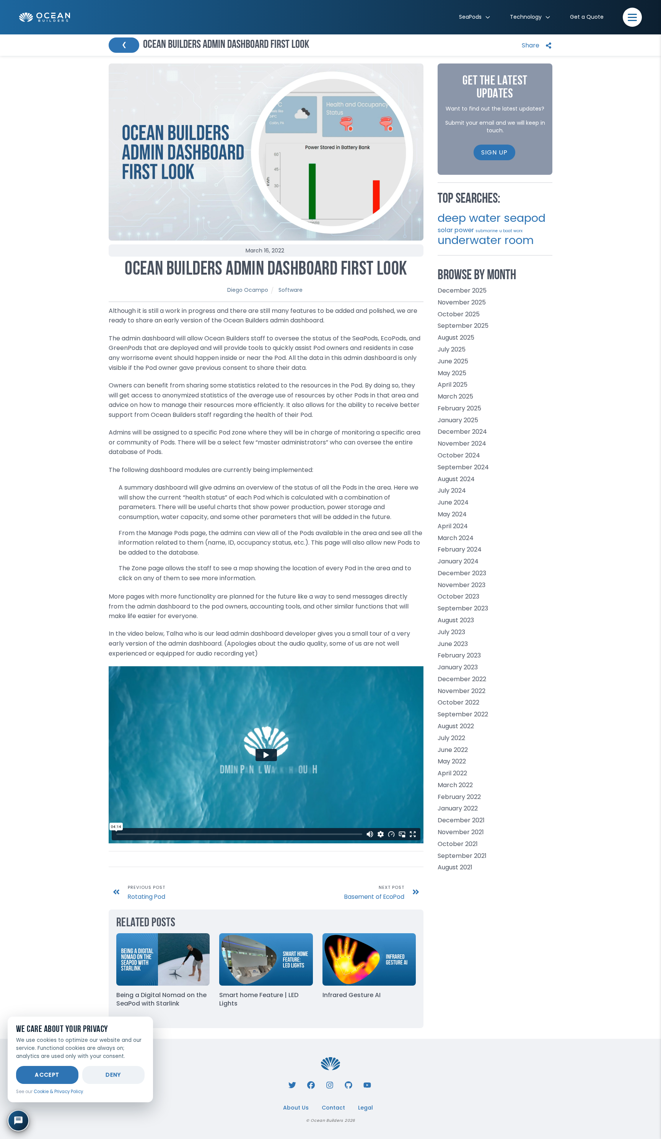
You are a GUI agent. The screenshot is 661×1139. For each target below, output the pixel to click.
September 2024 (463, 467)
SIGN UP (494, 152)
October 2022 (458, 702)
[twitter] (292, 1084)
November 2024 (462, 443)
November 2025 (462, 302)
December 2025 (462, 290)
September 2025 (463, 325)
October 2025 (459, 314)
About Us (296, 1107)
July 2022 (451, 738)
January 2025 (458, 420)
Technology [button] (526, 17)
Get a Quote (587, 17)
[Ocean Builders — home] (44, 17)
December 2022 (462, 679)
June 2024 (453, 502)
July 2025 (452, 349)
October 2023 (458, 596)
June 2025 (453, 361)
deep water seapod (491, 218)
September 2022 (463, 714)
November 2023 (461, 585)
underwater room (486, 240)
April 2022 (452, 773)
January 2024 (458, 561)
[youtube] (367, 1084)
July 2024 (452, 490)
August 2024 (456, 479)
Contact (333, 1107)
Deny (113, 1075)
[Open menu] (632, 17)
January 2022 (458, 808)
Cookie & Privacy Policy (58, 1092)
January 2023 (458, 667)
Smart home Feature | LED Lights (258, 999)
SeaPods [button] (470, 17)
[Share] (534, 45)
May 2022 (452, 761)
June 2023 (453, 643)
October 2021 (458, 844)
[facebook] (311, 1084)
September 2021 (462, 855)
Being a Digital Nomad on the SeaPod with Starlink (161, 999)
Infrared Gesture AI (351, 995)
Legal (365, 1107)
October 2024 (459, 455)
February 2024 (460, 549)
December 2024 (462, 431)
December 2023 (462, 573)
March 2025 (455, 396)
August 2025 (456, 337)
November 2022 (461, 691)
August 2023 (456, 620)
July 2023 (451, 632)
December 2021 (461, 820)
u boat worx (511, 231)
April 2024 (453, 526)
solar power (456, 230)
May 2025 (452, 373)
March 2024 (456, 538)
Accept (47, 1075)
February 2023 (459, 655)
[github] (348, 1084)
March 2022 (455, 785)
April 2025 (452, 384)
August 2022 (456, 726)
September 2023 (463, 608)
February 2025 (459, 408)
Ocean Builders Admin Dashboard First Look (266, 270)
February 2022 (459, 796)
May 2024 (452, 514)
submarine (486, 231)
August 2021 (455, 867)
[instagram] (329, 1084)
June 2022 (453, 749)
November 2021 (461, 832)
